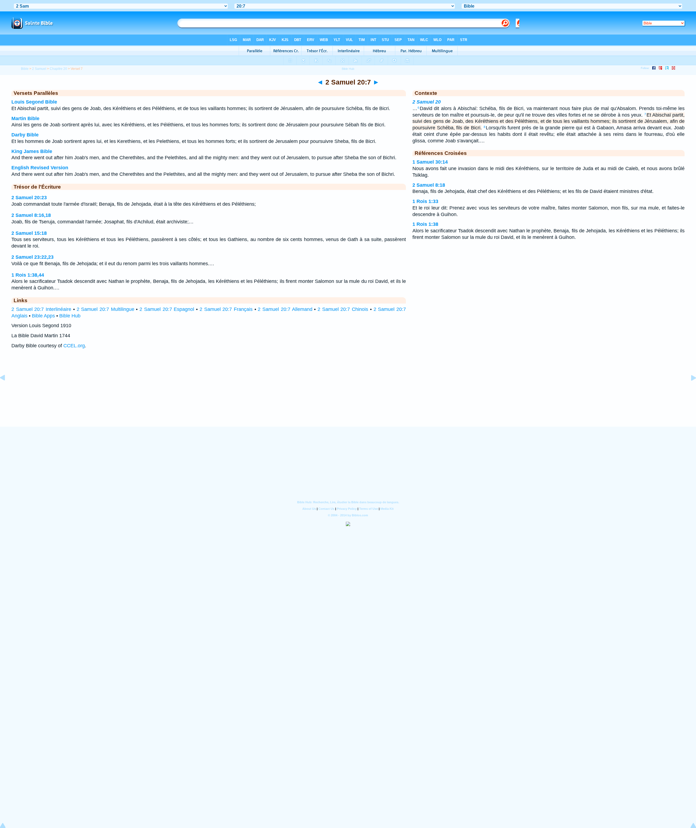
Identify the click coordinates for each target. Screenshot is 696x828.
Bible (25, 69)
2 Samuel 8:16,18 (31, 215)
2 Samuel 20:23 (29, 197)
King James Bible (31, 151)
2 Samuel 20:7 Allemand (285, 309)
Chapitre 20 (58, 69)
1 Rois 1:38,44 (27, 275)
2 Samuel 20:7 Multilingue (105, 309)
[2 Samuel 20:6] (7, 390)
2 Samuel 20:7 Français (226, 309)
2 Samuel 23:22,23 (32, 257)
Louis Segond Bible (34, 102)
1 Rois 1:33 (425, 201)
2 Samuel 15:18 (29, 233)
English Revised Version (39, 167)
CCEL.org (74, 345)
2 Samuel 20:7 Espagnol (166, 309)
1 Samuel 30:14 (430, 162)
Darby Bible (25, 135)
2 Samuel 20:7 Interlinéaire (41, 309)
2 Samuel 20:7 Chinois (343, 309)
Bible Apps (43, 315)
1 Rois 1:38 (425, 224)
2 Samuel (39, 69)
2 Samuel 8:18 (428, 185)
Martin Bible (25, 118)
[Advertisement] (348, 393)
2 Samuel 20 (426, 102)
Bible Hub (69, 315)
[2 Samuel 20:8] (689, 390)
